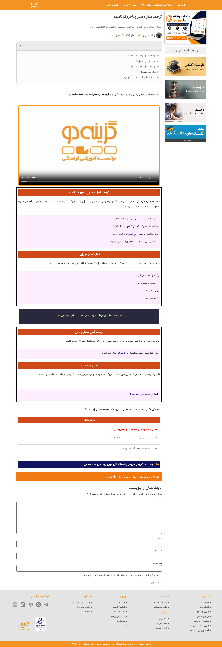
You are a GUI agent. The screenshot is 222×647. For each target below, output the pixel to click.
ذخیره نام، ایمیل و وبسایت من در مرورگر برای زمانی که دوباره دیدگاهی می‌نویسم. (121, 575)
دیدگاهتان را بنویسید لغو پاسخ (138, 77)
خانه (159, 27)
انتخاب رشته (112, 5)
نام (159, 539)
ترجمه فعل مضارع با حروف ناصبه (137, 55)
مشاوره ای (149, 27)
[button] (20, 46)
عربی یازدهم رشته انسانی (98, 464)
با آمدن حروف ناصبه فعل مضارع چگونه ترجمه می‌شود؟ (131, 429)
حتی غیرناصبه (148, 72)
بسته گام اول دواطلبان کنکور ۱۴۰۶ (157, 5)
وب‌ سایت (157, 563)
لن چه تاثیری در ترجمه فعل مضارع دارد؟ (137, 448)
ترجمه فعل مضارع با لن (143, 66)
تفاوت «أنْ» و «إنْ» (146, 61)
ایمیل (158, 551)
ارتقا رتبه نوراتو (130, 5)
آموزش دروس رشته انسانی (128, 464)
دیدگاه (158, 500)
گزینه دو (181, 5)
